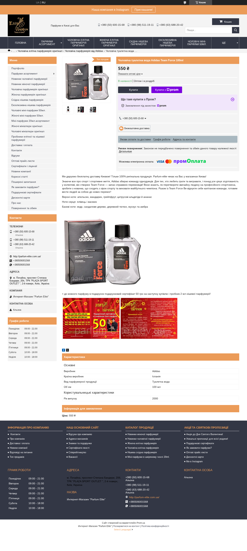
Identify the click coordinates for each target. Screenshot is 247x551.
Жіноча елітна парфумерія (142, 443)
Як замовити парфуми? (25, 187)
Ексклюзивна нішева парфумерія (168, 43)
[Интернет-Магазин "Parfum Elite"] (18, 35)
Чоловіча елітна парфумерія (143, 447)
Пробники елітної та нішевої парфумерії (28, 138)
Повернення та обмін (24, 208)
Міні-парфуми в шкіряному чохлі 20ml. (148, 457)
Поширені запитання (23, 181)
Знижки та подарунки (80, 443)
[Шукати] (235, 30)
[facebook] (63, 350)
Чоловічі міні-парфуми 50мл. (196, 43)
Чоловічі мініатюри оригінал (27, 131)
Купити (133, 89)
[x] (67, 350)
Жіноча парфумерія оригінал (28, 94)
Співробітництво (77, 452)
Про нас (16, 202)
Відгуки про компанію (80, 434)
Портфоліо (17, 68)
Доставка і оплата (21, 145)
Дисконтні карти (20, 197)
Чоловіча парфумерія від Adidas (84, 50)
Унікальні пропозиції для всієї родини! (207, 438)
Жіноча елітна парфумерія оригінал (109, 43)
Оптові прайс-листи (23, 160)
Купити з (160, 89)
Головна (20, 42)
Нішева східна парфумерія (142, 452)
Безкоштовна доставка (136, 128)
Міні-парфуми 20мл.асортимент (30, 120)
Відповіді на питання (21, 452)
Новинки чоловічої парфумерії (29, 78)
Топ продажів (17, 457)
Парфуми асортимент (47, 43)
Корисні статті (19, 176)
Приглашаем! (144, 9)
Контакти (16, 150)
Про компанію (17, 438)
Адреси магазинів (78, 438)
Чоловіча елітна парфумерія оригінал (78, 43)
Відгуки (15, 155)
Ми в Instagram (194, 461)
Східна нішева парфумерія (138, 43)
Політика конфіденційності (155, 526)
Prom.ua (141, 523)
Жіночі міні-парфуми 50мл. (27, 115)
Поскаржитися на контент (126, 526)
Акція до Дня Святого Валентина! (204, 434)
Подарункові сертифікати (26, 192)
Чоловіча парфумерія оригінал (29, 89)
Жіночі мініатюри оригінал (26, 126)
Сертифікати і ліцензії (24, 166)
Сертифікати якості (79, 447)
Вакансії (73, 457)
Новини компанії (21, 171)
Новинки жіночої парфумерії (28, 84)
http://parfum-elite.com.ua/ (27, 256)
